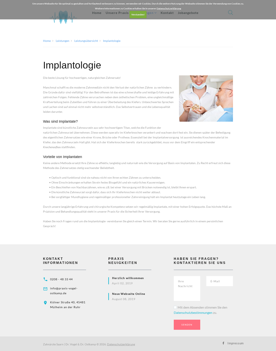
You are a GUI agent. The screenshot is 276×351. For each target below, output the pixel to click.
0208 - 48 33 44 (61, 279)
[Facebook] (223, 343)
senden (186, 324)
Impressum (230, 343)
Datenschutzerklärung (169, 8)
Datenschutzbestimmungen (193, 312)
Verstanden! (138, 14)
